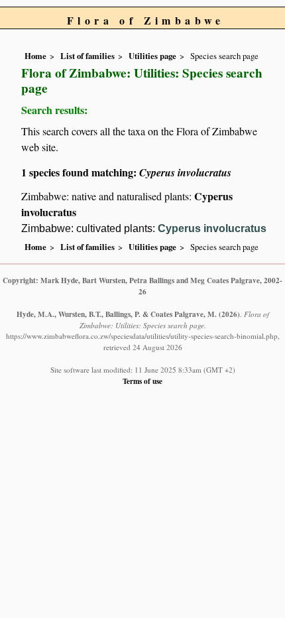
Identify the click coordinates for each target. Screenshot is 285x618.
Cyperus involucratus (212, 228)
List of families (87, 56)
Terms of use (142, 381)
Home (35, 56)
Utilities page (152, 56)
